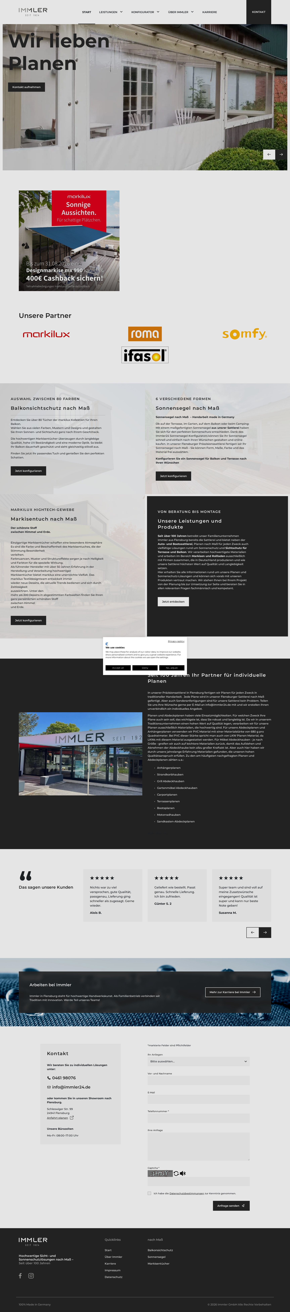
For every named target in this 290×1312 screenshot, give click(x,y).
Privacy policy (176, 641)
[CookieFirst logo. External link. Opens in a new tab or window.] (107, 644)
